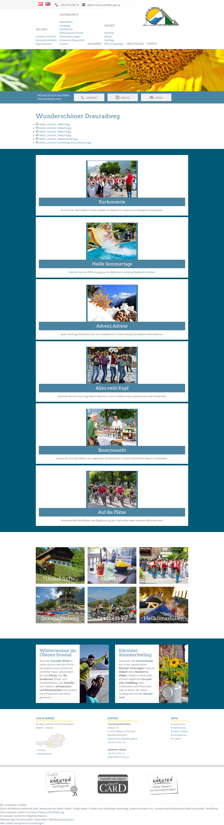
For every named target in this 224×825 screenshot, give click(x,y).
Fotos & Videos (180, 731)
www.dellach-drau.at (118, 756)
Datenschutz (179, 727)
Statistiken (42, 819)
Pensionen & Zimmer (72, 33)
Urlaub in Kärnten (46, 36)
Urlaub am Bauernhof (72, 40)
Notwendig (8, 819)
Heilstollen (135, 43)
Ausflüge (109, 40)
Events (152, 43)
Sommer (109, 33)
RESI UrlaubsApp (114, 43)
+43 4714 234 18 (69, 5)
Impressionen (44, 43)
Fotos (159, 97)
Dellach (41, 29)
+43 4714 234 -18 (116, 742)
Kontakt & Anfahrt (46, 40)
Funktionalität (25, 819)
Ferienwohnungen (70, 36)
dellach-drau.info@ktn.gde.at (103, 5)
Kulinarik (94, 43)
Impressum (179, 724)
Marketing (56, 819)
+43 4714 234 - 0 (116, 753)
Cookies (177, 738)
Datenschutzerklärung (51, 812)
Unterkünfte (69, 14)
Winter (108, 36)
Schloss (64, 43)
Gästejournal (180, 735)
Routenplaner (45, 753)
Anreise (41, 750)
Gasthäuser (66, 29)
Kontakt (91, 97)
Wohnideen (66, 22)
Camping (65, 25)
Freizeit (109, 25)
